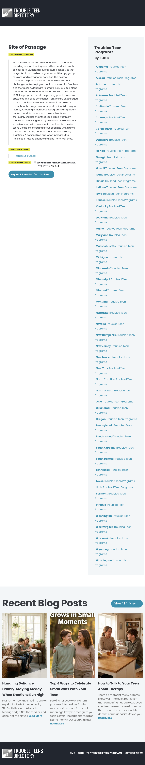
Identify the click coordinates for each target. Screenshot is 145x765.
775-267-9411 (52, 166)
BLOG (81, 753)
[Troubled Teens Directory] (21, 13)
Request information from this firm (30, 174)
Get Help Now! (134, 753)
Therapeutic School (25, 156)
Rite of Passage (27, 47)
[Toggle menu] (140, 13)
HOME (71, 753)
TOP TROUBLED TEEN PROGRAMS (104, 753)
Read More (35, 716)
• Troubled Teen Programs (115, 78)
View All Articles (125, 603)
